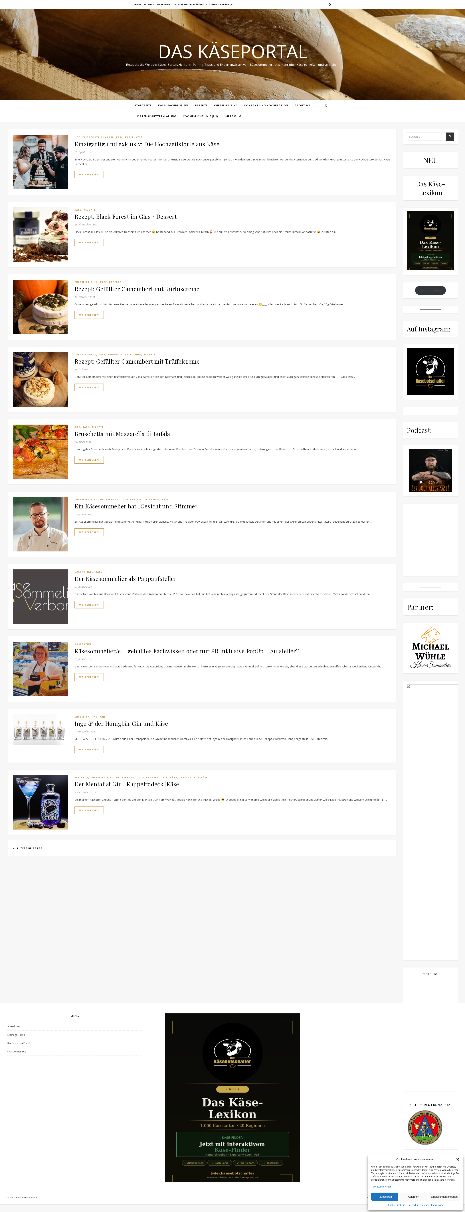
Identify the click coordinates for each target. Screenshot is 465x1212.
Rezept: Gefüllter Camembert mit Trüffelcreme (137, 361)
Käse (119, 137)
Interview (151, 499)
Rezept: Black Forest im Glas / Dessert (125, 216)
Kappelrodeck (85, 354)
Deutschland (110, 499)
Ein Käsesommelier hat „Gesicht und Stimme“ (136, 506)
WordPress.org (17, 1051)
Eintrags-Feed (16, 1034)
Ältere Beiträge (29, 848)
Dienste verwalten (382, 1186)
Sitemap (149, 4)
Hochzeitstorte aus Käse (94, 137)
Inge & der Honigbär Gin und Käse (121, 723)
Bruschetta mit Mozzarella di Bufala (122, 433)
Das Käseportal (232, 51)
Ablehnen (413, 1196)
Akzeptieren (385, 1196)
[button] (458, 1159)
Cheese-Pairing (226, 105)
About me (302, 105)
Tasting (185, 777)
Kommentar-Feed (18, 1043)
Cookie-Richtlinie (396, 1205)
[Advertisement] (430, 1033)
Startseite (143, 105)
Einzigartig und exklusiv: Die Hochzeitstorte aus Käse (147, 144)
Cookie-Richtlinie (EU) (220, 4)
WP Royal (31, 1197)
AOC (77, 427)
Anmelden (13, 1026)
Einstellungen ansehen (444, 1196)
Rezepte (201, 105)
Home (137, 4)
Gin (102, 716)
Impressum (437, 1205)
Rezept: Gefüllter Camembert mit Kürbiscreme (137, 289)
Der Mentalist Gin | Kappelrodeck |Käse (126, 784)
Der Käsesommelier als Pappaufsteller (125, 578)
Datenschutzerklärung (418, 1205)
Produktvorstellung (124, 354)
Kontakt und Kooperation (266, 105)
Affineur (81, 777)
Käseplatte (134, 137)
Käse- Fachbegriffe (173, 105)
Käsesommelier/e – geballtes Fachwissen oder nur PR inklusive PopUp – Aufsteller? (186, 651)
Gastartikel (132, 499)
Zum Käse (201, 777)
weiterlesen (89, 174)
